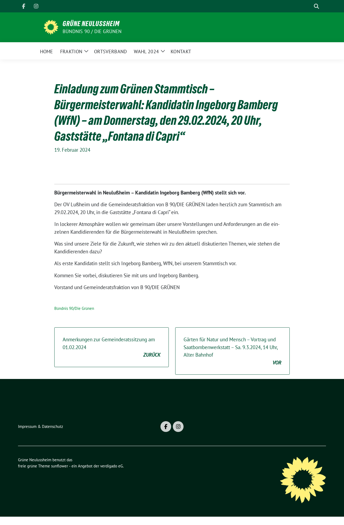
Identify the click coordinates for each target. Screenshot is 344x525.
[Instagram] (36, 6)
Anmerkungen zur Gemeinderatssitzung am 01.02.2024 (111, 347)
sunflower (59, 466)
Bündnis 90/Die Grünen (74, 308)
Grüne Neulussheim (91, 24)
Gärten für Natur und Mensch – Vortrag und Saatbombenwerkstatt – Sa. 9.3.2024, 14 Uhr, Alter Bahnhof (232, 351)
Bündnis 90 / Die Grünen (92, 31)
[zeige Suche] (316, 6)
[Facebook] (23, 6)
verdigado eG (111, 466)
